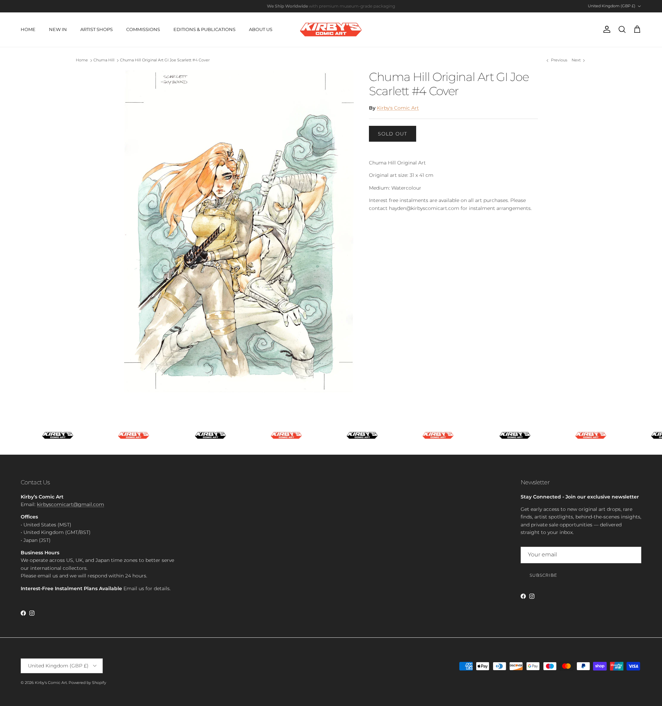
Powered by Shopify (87, 682)
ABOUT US (260, 29)
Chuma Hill (103, 60)
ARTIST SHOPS (96, 29)
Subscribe (543, 575)
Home (82, 60)
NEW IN (58, 29)
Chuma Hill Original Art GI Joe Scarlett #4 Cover (165, 60)
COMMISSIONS (143, 29)
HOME (28, 29)
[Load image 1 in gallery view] (239, 231)
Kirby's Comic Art (398, 108)
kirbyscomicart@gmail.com (70, 504)
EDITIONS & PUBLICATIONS (204, 29)
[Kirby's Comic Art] (331, 29)
